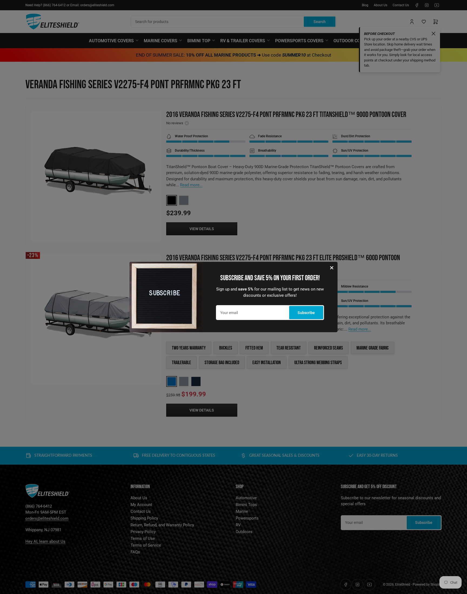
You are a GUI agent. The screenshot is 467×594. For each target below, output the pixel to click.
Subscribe (306, 313)
